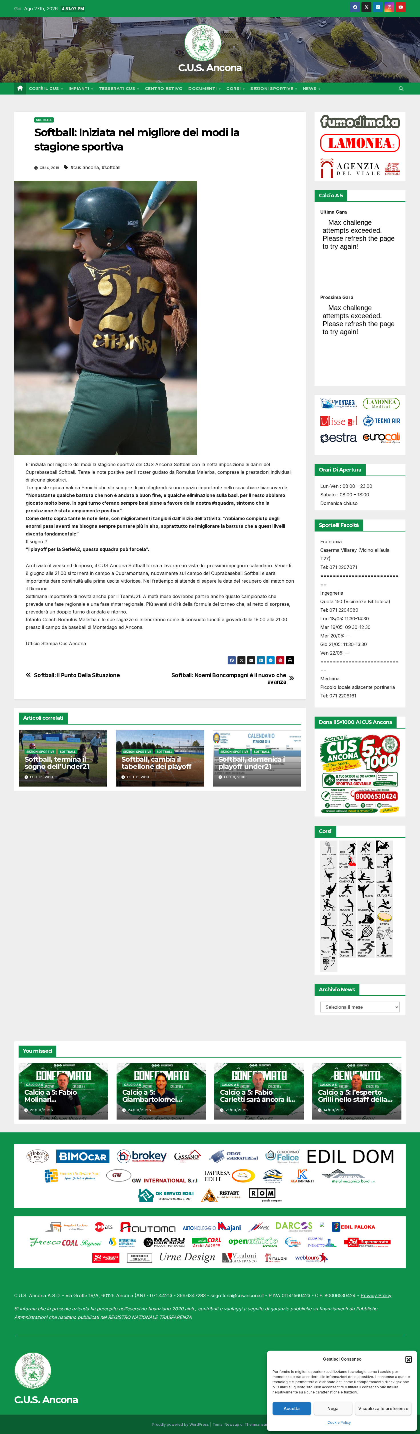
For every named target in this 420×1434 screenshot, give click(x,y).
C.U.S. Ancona (210, 68)
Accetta (292, 1408)
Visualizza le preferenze (383, 1408)
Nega (333, 1408)
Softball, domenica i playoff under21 (252, 763)
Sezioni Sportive (272, 88)
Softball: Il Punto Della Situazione (77, 675)
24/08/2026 (139, 1110)
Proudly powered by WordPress (181, 1424)
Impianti (80, 88)
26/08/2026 (41, 1110)
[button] (408, 1359)
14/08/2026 (334, 1110)
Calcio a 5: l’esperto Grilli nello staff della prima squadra (352, 1099)
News (310, 88)
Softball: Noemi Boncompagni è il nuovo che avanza (228, 678)
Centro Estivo (164, 88)
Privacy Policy (376, 1295)
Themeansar (256, 1424)
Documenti (203, 88)
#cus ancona (85, 167)
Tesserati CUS (118, 88)
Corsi (234, 88)
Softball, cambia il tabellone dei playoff (156, 763)
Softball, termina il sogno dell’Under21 (57, 763)
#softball (111, 167)
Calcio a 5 (34, 1084)
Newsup (232, 1424)
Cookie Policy (339, 1422)
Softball (44, 120)
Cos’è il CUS (45, 88)
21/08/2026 (236, 1110)
